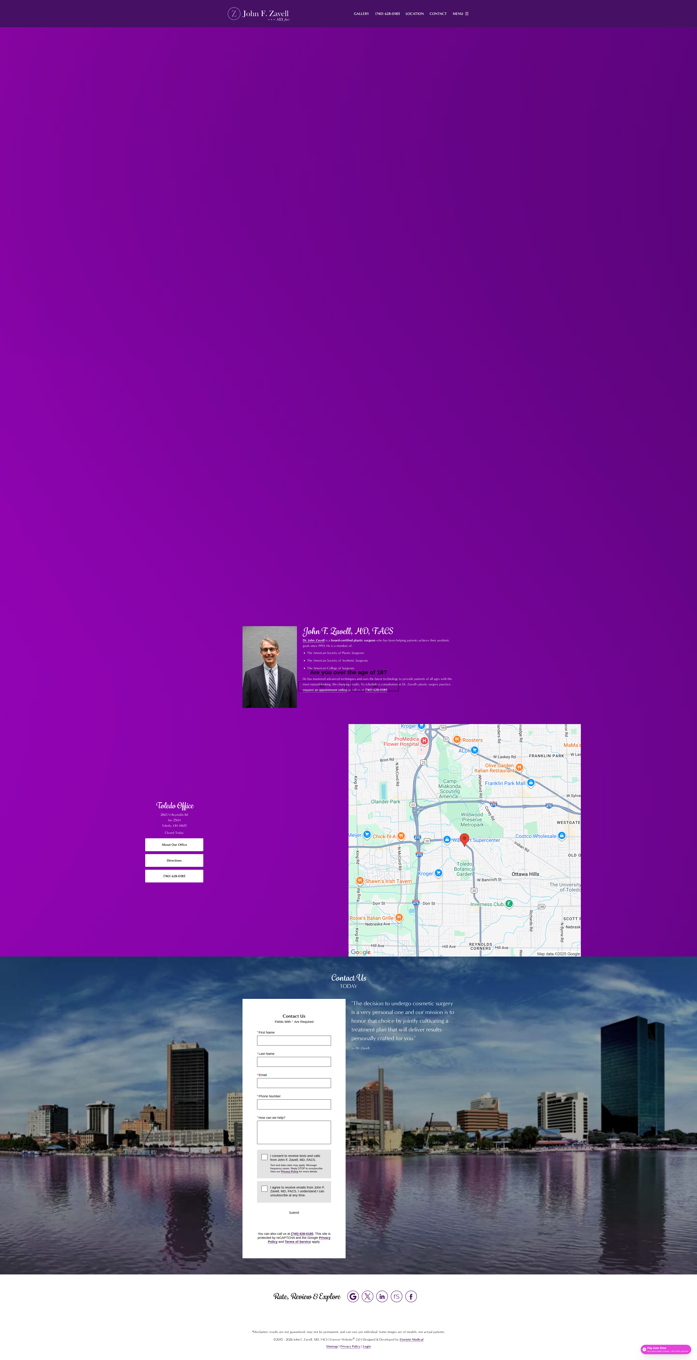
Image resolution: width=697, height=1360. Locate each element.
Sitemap (332, 1346)
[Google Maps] (353, 1296)
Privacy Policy (289, 1171)
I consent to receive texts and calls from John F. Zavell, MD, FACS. (296, 1163)
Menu (458, 13)
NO (375, 686)
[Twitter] (367, 1296)
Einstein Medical (411, 1339)
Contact (438, 13)
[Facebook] (411, 1296)
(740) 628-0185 (302, 1234)
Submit (294, 1212)
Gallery (361, 13)
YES (322, 686)
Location (415, 13)
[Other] (396, 1296)
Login (367, 1346)
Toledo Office (174, 805)
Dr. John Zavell (314, 640)
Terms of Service (298, 1242)
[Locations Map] (464, 840)
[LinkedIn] (382, 1296)
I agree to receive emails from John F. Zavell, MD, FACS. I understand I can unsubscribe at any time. (297, 1191)
